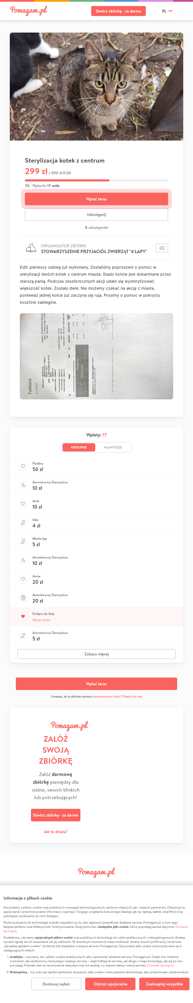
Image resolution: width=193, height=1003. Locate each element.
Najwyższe (113, 447)
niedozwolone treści (106, 696)
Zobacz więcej (96, 654)
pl (164, 11)
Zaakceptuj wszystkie (164, 984)
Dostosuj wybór (56, 984)
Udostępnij (96, 214)
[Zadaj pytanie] (162, 248)
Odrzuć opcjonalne (110, 984)
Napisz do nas (132, 696)
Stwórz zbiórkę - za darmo (118, 11)
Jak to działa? (56, 831)
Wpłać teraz (96, 199)
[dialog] (96, 944)
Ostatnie (79, 447)
